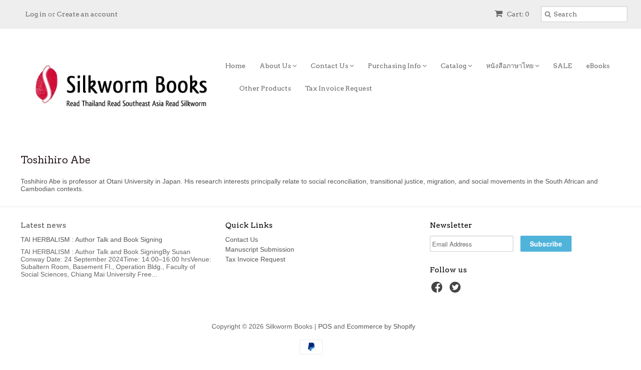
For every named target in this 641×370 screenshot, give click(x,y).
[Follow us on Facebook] (438, 290)
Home (235, 65)
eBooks (598, 65)
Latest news (43, 225)
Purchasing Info (395, 65)
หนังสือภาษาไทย (510, 65)
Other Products (265, 88)
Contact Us (330, 65)
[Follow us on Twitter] (457, 290)
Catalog (454, 65)
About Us (275, 65)
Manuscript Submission (259, 249)
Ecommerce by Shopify (381, 326)
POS (325, 326)
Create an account (87, 14)
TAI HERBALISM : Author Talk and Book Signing (91, 239)
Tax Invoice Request (338, 88)
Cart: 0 (517, 14)
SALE (562, 65)
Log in (35, 14)
